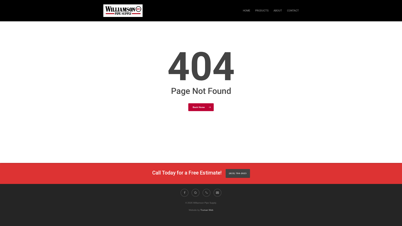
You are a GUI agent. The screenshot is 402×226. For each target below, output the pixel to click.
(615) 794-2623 (238, 173)
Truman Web (206, 210)
